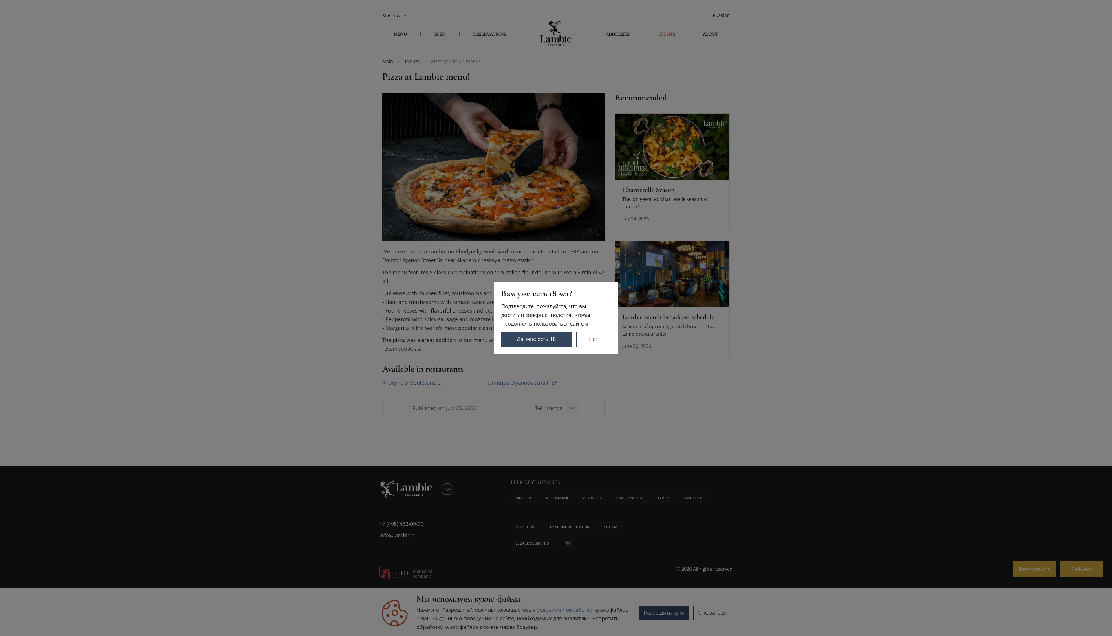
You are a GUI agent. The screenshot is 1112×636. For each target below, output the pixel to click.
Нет (593, 338)
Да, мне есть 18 (536, 338)
